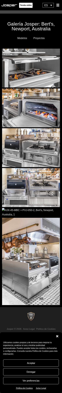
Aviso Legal (41, 388)
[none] (48, 5)
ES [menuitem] (46, 5)
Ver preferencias (31, 380)
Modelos (22, 38)
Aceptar (31, 363)
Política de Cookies (24, 388)
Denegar (31, 371)
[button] (57, 336)
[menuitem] (48, 5)
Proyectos (39, 38)
